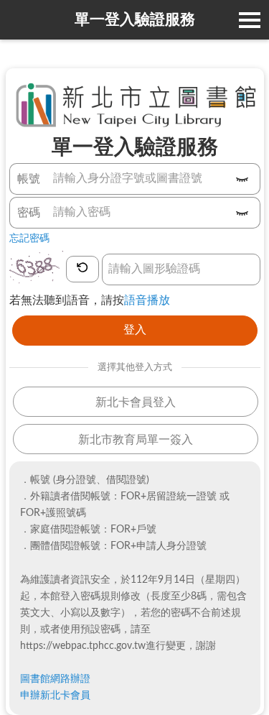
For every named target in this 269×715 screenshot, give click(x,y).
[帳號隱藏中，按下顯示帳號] (242, 179)
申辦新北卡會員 (55, 696)
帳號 (28, 179)
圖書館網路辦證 (55, 679)
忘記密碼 (29, 239)
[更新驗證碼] (83, 269)
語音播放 (147, 300)
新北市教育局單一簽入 (135, 440)
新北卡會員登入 (135, 402)
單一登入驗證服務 (135, 19)
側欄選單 (249, 20)
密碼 (28, 212)
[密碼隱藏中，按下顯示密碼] (242, 213)
